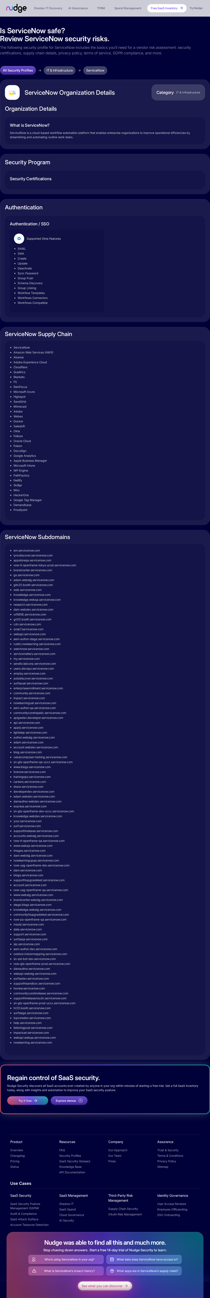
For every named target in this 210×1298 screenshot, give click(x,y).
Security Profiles (70, 1155)
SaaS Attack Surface (24, 1219)
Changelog (17, 1155)
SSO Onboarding (168, 1215)
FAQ (62, 1150)
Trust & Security (168, 1150)
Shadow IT (66, 1204)
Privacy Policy (166, 1161)
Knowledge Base (70, 1166)
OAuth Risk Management (125, 1214)
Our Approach (117, 1150)
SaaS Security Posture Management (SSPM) (25, 1206)
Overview (16, 1150)
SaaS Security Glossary (74, 1161)
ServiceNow (95, 70)
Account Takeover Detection (29, 1224)
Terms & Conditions (170, 1155)
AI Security (66, 1220)
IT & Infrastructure (60, 70)
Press (112, 1161)
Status (14, 1166)
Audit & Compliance (23, 1213)
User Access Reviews (171, 1204)
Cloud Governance (71, 1215)
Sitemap (162, 1166)
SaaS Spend (67, 1209)
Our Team (114, 1155)
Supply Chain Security (123, 1208)
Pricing (14, 1161)
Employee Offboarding (172, 1209)
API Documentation (72, 1172)
